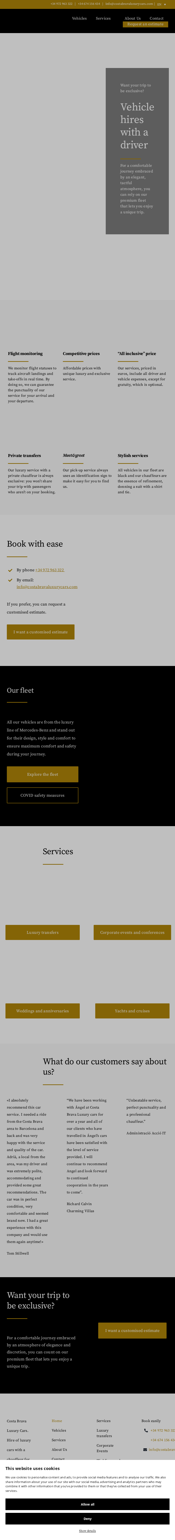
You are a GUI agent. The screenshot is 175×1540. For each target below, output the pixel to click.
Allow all (87, 1504)
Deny (88, 1519)
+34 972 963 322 (62, 4)
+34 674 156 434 (89, 4)
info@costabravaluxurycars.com (129, 4)
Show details (87, 1531)
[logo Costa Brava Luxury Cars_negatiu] (20, 19)
